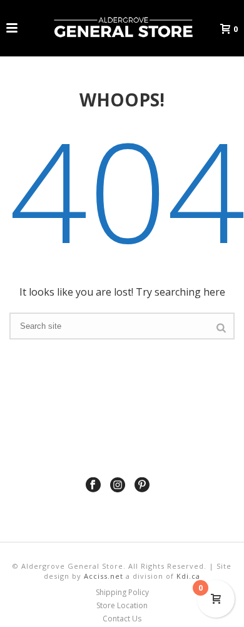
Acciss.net (103, 576)
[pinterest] (142, 485)
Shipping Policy (122, 593)
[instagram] (117, 485)
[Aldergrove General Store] (122, 28)
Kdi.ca (188, 576)
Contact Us (122, 619)
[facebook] (93, 485)
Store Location (122, 606)
